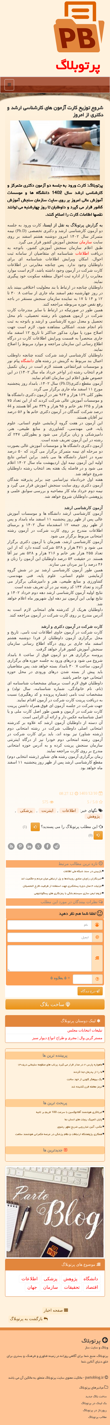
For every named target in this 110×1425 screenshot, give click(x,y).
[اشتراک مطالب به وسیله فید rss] (11, 846)
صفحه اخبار (54, 1310)
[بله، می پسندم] (35, 827)
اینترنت (47, 810)
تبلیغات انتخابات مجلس (84, 1030)
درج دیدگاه (88, 991)
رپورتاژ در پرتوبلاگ (95, 1410)
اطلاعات (82, 253)
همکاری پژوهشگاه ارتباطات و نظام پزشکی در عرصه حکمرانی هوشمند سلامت (58, 1134)
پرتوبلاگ (78, 65)
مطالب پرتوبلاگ (97, 1417)
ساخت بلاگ (53, 1004)
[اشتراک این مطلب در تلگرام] (56, 846)
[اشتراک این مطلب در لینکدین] (29, 846)
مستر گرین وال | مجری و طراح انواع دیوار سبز (67, 1038)
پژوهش (93, 816)
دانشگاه (27, 361)
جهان (32, 1287)
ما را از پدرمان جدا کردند (87, 1072)
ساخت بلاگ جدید (96, 1396)
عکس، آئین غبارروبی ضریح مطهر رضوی (79, 1127)
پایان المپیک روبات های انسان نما (83, 1119)
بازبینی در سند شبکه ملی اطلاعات (82, 871)
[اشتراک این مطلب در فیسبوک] (47, 846)
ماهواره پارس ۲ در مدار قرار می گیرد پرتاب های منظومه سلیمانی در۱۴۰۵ (59, 1064)
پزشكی (26, 810)
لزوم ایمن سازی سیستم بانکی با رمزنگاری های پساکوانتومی (68, 893)
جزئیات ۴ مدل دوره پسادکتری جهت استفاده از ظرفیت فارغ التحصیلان (62, 886)
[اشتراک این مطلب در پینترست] (20, 846)
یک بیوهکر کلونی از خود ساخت (84, 1079)
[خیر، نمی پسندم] (98, 835)
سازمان (85, 242)
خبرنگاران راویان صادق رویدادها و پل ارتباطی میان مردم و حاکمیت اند (61, 878)
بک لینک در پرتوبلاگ (94, 1403)
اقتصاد (92, 1287)
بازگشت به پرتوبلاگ (27, 1319)
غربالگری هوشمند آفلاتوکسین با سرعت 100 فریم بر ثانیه (69, 1112)
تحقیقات (72, 1287)
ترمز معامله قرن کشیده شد (86, 1086)
